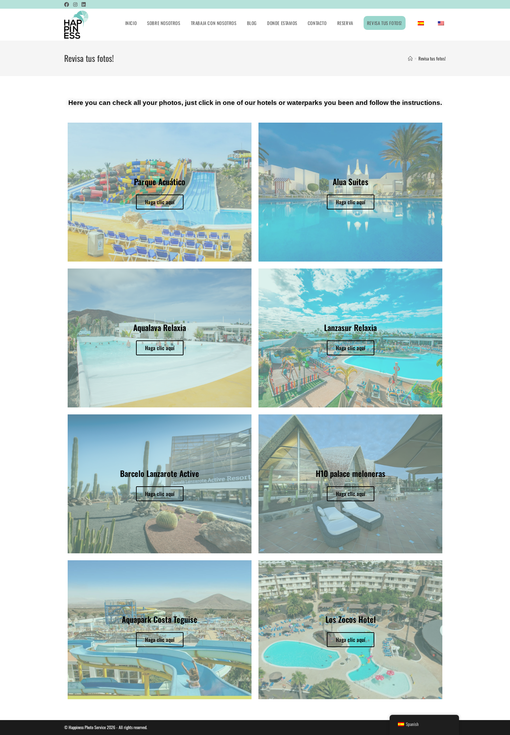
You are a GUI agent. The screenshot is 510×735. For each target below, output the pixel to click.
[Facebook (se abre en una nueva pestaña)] (67, 4)
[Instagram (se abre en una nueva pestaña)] (75, 4)
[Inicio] (410, 58)
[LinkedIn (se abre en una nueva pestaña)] (83, 4)
